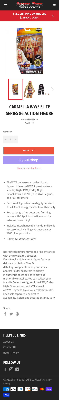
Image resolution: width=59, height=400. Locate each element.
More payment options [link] (28, 168)
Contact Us (9, 347)
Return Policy (11, 353)
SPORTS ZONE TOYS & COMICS (25, 379)
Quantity (7, 132)
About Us (8, 342)
